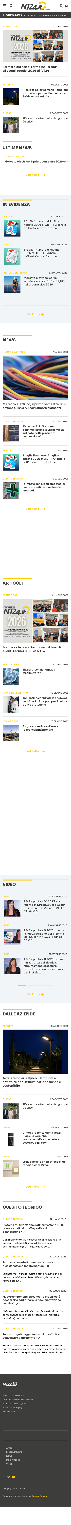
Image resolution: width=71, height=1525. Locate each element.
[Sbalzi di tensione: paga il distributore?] (11, 676)
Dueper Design (39, 1496)
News (9, 1456)
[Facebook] (4, 1477)
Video (9, 1464)
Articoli (10, 1448)
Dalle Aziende (13, 1460)
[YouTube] (13, 1477)
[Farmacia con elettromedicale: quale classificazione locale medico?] (11, 490)
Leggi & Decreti (14, 1452)
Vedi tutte (32, 175)
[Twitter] (8, 1477)
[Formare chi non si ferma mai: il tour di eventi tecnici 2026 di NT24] (35, 46)
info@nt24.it (9, 1411)
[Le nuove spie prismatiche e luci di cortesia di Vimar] (11, 1168)
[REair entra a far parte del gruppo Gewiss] (11, 125)
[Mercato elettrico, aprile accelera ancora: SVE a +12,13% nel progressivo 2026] (12, 284)
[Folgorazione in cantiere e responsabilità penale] (11, 733)
